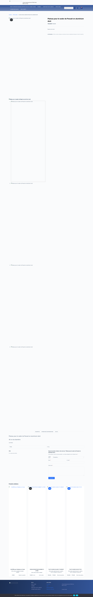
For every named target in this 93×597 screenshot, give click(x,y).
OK (74, 595)
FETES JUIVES (58, 6)
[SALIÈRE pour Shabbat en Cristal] (17, 526)
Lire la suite (41, 575)
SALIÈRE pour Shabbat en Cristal (17, 569)
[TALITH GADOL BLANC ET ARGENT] (56, 526)
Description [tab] (37, 431)
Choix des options (60, 575)
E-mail (68, 460)
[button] (39, 7)
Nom (49, 460)
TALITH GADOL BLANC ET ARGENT (56, 569)
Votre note (49, 457)
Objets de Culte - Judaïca (58, 571)
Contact (48, 584)
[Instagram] (73, 592)
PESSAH (60, 34)
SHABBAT (39, 6)
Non (77, 595)
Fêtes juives (55, 34)
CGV (47, 585)
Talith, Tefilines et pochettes (56, 572)
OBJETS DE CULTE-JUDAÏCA (48, 6)
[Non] (91, 595)
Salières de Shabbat (20, 571)
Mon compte (23, 9)
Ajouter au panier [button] (22, 575)
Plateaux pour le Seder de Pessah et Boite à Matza (73, 34)
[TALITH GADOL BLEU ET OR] (75, 526)
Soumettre (51, 478)
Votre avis (50, 465)
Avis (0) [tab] (56, 431)
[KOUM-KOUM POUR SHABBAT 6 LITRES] (37, 526)
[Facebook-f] (70, 592)
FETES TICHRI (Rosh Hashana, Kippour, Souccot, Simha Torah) (23, 6)
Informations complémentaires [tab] (47, 431)
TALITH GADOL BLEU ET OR (75, 569)
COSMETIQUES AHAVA (14, 9)
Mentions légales (50, 587)
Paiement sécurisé (50, 589)
